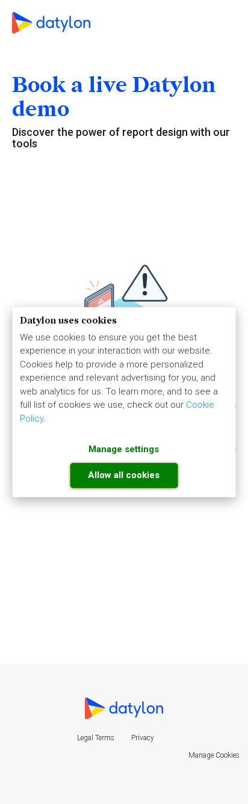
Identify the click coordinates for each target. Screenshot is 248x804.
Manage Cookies (214, 755)
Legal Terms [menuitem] (95, 737)
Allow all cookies (124, 474)
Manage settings (123, 449)
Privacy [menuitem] (142, 737)
